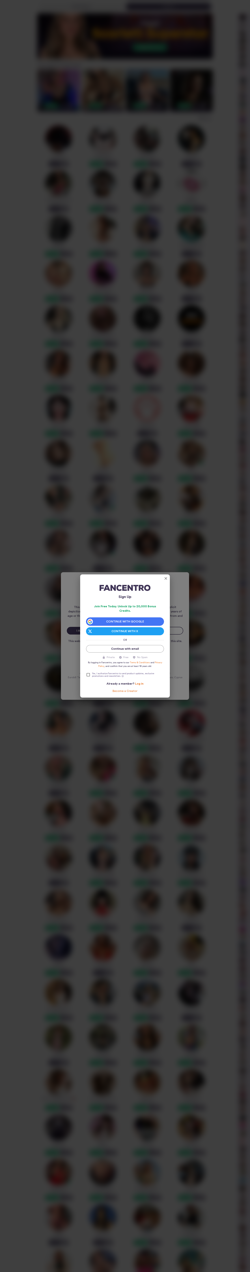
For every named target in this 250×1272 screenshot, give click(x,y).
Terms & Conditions (140, 662)
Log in (139, 683)
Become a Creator (125, 691)
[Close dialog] (165, 578)
